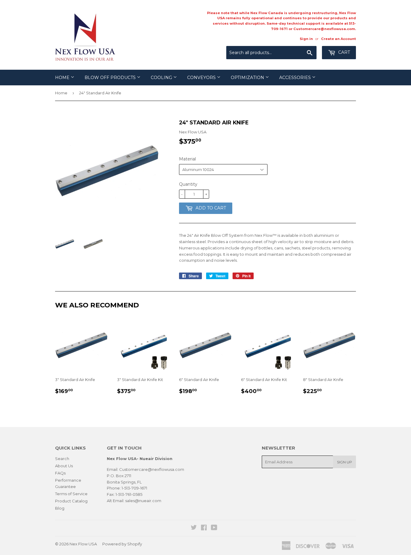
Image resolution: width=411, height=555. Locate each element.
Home (63, 77)
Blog (59, 508)
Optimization (248, 77)
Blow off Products (111, 77)
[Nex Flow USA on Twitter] (194, 528)
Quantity (188, 184)
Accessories (295, 77)
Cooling (162, 77)
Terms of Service (71, 493)
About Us (64, 465)
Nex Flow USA (83, 543)
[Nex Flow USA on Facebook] (204, 528)
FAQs (60, 473)
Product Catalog (71, 501)
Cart (343, 52)
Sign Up (344, 462)
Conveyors (202, 77)
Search (62, 458)
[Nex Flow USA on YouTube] (214, 528)
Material (187, 159)
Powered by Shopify (122, 543)
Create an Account (338, 39)
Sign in (306, 39)
